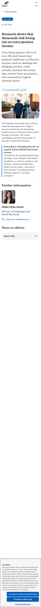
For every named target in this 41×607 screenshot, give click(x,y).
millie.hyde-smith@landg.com (17, 219)
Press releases (11, 11)
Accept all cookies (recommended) (23, 594)
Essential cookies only (23, 599)
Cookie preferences (23, 604)
